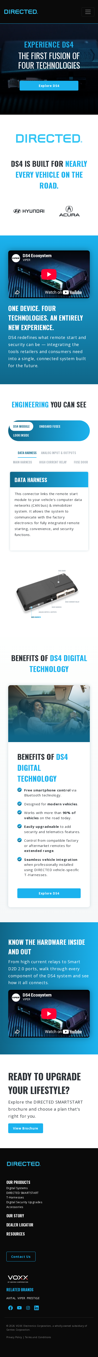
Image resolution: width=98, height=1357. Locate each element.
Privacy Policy (14, 1337)
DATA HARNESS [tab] (27, 452)
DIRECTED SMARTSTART (22, 1193)
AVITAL (11, 1298)
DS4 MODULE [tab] (21, 426)
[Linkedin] (36, 1307)
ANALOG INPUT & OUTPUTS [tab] (58, 452)
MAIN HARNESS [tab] (22, 462)
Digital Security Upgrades (24, 1202)
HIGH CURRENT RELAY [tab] (53, 462)
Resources (15, 1234)
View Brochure (25, 1128)
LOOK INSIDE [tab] (21, 435)
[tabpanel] (49, 535)
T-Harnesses (15, 1197)
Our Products (18, 1182)
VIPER (21, 1298)
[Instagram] (28, 1307)
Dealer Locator (19, 1225)
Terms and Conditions (38, 1337)
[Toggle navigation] (88, 11)
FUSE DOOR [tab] (81, 462)
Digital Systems (17, 1188)
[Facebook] (11, 1307)
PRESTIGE (33, 1298)
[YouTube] (20, 1307)
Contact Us (21, 1256)
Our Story (15, 1215)
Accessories (14, 1207)
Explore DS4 (49, 85)
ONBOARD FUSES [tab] (49, 426)
